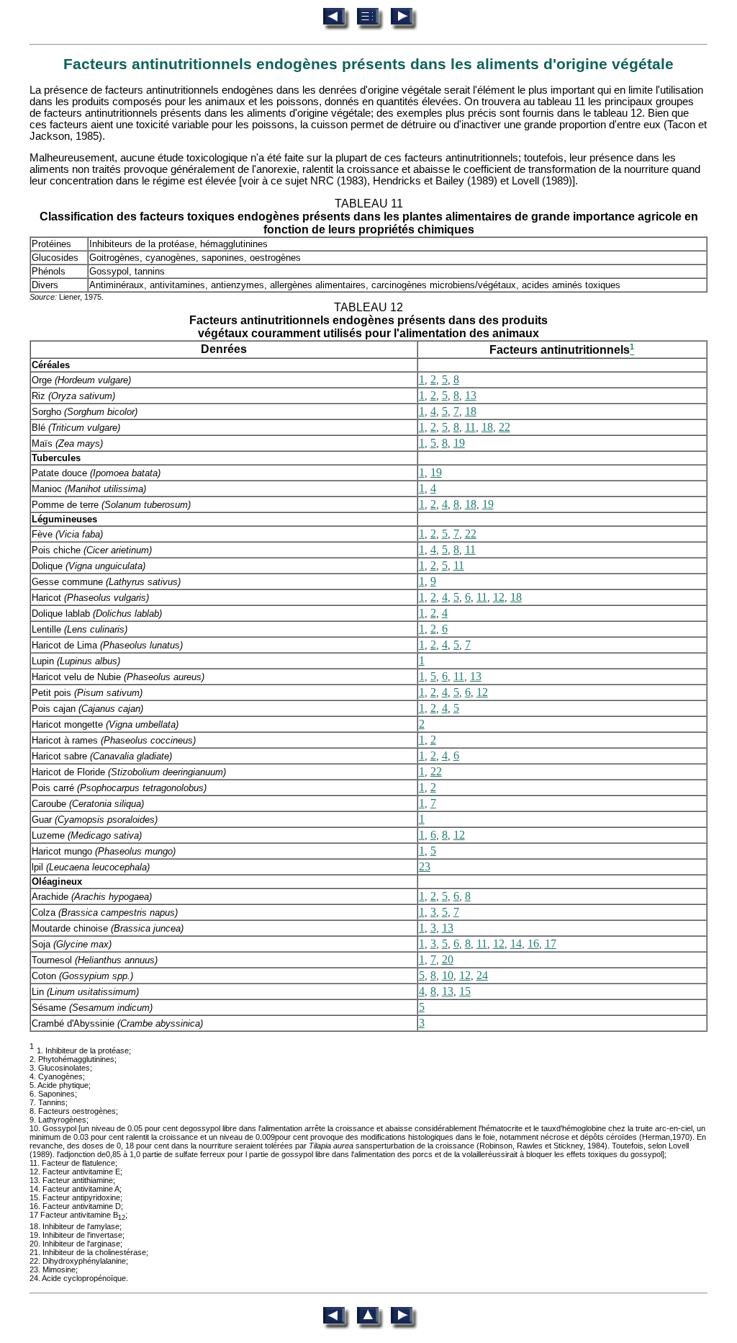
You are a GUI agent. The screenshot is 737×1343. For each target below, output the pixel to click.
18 (470, 411)
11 (470, 427)
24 (482, 975)
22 (504, 427)
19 (459, 443)
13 (470, 395)
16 (533, 943)
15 (465, 991)
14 (516, 943)
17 (550, 943)
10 (447, 975)
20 (447, 959)
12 (499, 597)
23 (424, 866)
